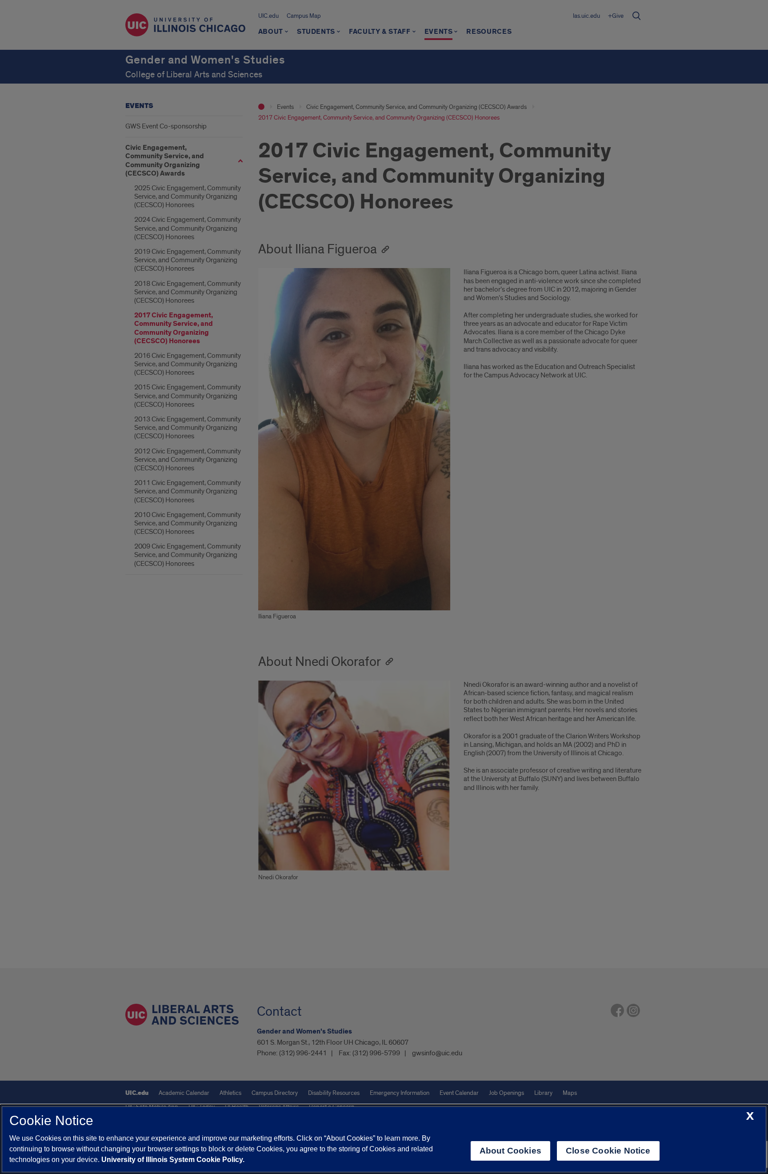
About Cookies (510, 1150)
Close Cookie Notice (608, 1150)
